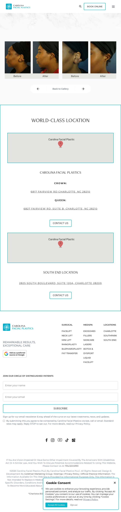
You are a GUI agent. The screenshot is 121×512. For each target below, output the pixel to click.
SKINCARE (88, 340)
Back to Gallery (61, 88)
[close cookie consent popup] (114, 483)
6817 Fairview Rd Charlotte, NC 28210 (60, 191)
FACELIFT (67, 331)
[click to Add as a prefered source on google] (29, 353)
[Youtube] (60, 440)
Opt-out (73, 505)
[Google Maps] (73, 440)
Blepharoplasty (72, 349)
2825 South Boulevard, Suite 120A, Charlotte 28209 (60, 283)
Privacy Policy (82, 423)
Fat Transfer (69, 353)
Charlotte (110, 331)
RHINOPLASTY (69, 344)
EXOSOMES (89, 331)
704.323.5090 (71, 466)
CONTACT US (60, 223)
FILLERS (87, 335)
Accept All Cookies (56, 505)
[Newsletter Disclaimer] (4, 422)
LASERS (87, 344)
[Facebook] (47, 440)
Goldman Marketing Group (38, 474)
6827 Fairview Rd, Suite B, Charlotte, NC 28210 (61, 208)
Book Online (94, 6)
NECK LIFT (67, 335)
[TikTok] (67, 440)
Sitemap (58, 474)
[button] (60, 144)
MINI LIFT (66, 340)
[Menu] (113, 6)
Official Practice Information (95, 474)
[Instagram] (52, 440)
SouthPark (110, 335)
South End (110, 340)
